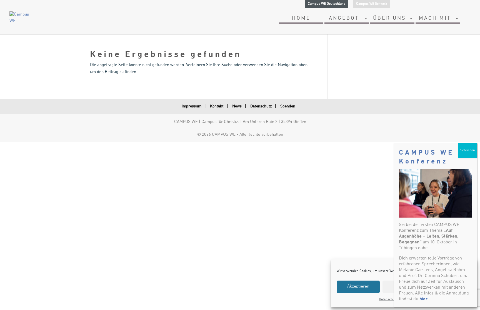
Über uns (389, 18)
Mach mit (435, 18)
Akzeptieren (358, 286)
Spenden (287, 106)
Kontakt (217, 106)
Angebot (344, 18)
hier (423, 299)
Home (301, 18)
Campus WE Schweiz (371, 4)
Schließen (467, 150)
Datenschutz (261, 106)
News (237, 106)
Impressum (191, 106)
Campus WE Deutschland (327, 4)
